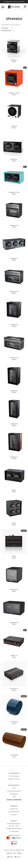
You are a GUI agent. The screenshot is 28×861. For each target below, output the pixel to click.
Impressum (19, 853)
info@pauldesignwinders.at (14, 828)
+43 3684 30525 (14, 831)
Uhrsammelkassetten (14, 811)
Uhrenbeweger (14, 808)
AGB (14, 796)
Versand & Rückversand (14, 791)
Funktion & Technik (14, 779)
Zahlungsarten (14, 794)
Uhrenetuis (14, 814)
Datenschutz (9, 853)
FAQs (14, 788)
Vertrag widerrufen (14, 800)
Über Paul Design (14, 776)
